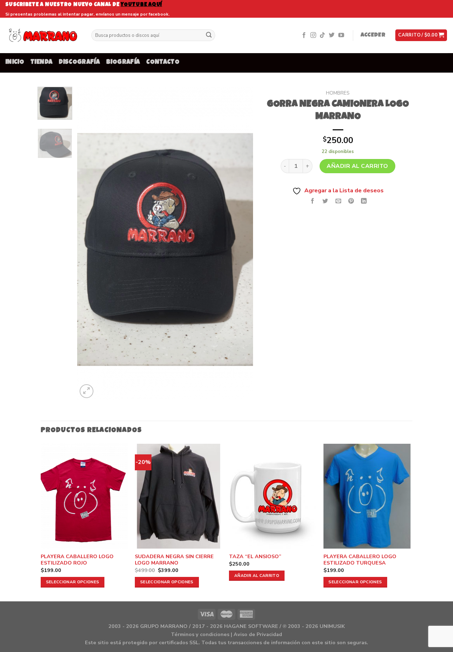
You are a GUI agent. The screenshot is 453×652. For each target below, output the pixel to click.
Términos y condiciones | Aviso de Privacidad (226, 634)
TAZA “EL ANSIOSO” (255, 556)
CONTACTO (162, 62)
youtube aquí (141, 4)
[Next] (240, 243)
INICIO (14, 62)
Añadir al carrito (357, 166)
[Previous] (89, 243)
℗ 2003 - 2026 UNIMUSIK (314, 626)
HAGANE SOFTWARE (251, 626)
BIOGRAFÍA (123, 62)
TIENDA (41, 62)
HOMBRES (338, 93)
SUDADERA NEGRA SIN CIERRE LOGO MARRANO (174, 559)
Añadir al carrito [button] (256, 575)
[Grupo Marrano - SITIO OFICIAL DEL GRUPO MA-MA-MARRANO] (43, 35)
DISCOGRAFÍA (79, 62)
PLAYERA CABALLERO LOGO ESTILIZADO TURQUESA (359, 559)
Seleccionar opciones (72, 582)
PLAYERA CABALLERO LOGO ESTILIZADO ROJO (77, 559)
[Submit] (209, 35)
